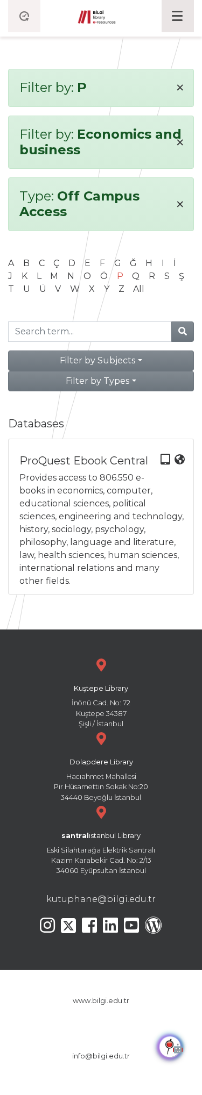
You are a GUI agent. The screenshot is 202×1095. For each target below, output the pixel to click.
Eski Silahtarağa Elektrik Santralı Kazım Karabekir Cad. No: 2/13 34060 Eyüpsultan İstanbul (101, 853)
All (138, 289)
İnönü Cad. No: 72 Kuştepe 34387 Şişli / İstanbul (101, 706)
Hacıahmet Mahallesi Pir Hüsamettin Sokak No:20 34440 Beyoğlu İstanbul (101, 779)
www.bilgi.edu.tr (101, 1001)
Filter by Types (97, 381)
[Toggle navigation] (178, 16)
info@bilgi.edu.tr (101, 1056)
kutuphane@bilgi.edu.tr (101, 899)
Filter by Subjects (97, 360)
